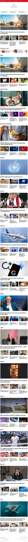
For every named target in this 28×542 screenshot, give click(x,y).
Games (2, 396)
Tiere (1, 499)
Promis (2, 191)
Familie (2, 361)
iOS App (22, 537)
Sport (1, 429)
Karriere (2, 464)
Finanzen (2, 225)
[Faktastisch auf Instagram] (1, 539)
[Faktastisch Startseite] (3, 1)
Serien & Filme (4, 89)
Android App (25, 537)
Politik (1, 293)
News (1, 55)
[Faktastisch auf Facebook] (2, 539)
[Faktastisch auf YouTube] (6, 539)
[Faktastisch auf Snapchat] (5, 539)
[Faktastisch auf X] (4, 539)
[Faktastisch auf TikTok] (8, 539)
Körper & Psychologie (5, 123)
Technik (2, 157)
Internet (2, 259)
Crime (1, 327)
